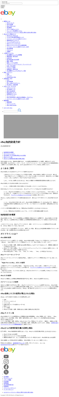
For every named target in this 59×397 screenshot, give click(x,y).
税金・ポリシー (8, 72)
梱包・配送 (10, 61)
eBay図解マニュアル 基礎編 (14, 54)
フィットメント (11, 95)
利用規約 (6, 386)
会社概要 (6, 376)
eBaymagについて (11, 92)
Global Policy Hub (11, 77)
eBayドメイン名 (8, 157)
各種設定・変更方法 (12, 69)
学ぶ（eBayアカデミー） (13, 83)
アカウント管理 (11, 67)
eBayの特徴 (10, 24)
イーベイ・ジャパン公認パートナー (16, 38)
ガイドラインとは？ (9, 153)
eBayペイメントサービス (13, 43)
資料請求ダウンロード (13, 40)
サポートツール (11, 88)
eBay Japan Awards (11, 105)
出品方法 (9, 58)
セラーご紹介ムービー (13, 29)
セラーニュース (11, 103)
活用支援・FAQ (8, 78)
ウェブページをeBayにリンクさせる (21, 195)
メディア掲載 (7, 380)
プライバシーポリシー (10, 388)
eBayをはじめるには (12, 35)
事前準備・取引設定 (12, 56)
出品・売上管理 (11, 66)
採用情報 (6, 383)
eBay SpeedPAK (11, 91)
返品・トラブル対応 (12, 62)
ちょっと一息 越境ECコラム (14, 30)
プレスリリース (8, 378)
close (2, 7)
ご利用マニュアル (9, 53)
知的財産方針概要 (9, 152)
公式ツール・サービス (10, 86)
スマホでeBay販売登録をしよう (15, 37)
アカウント (10, 50)
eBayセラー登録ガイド (10, 34)
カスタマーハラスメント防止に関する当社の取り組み (21, 32)
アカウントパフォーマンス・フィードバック (19, 64)
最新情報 (6, 100)
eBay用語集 (10, 48)
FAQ (8, 80)
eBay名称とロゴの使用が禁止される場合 (15, 155)
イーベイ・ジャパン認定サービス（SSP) (18, 46)
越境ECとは (7, 21)
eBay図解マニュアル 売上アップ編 (16, 70)
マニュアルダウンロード (13, 42)
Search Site (4, 2)
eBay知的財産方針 (9, 384)
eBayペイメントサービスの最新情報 (17, 45)
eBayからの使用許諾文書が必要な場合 (14, 158)
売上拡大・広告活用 (12, 84)
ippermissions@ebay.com (7, 344)
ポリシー (9, 75)
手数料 (8, 51)
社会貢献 (6, 381)
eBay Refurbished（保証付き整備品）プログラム (20, 97)
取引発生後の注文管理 (13, 59)
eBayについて (10, 23)
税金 (8, 74)
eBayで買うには (11, 26)
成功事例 (9, 27)
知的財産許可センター (19, 343)
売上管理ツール (11, 89)
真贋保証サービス (12, 94)
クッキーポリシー (9, 389)
